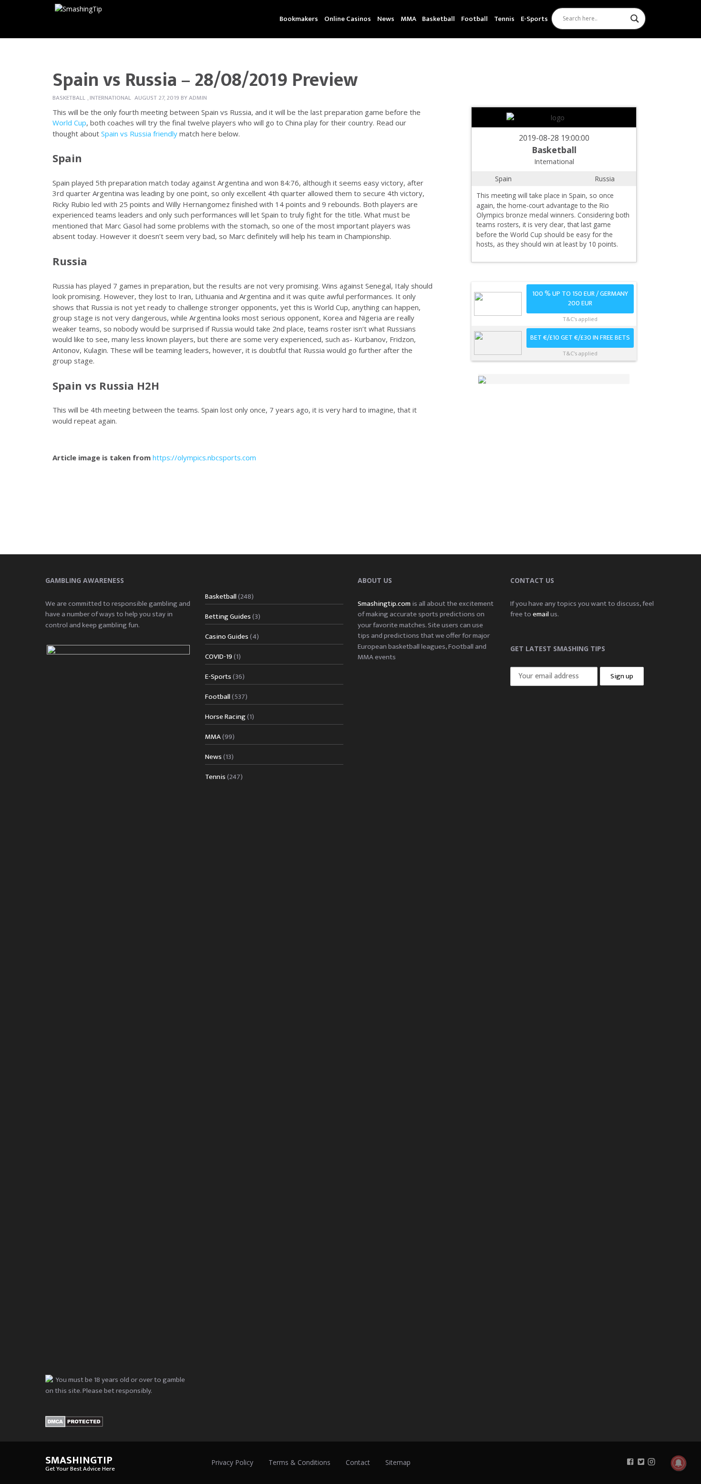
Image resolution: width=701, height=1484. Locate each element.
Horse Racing (225, 717)
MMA (408, 19)
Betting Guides (228, 617)
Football (474, 19)
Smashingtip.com (384, 604)
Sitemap (398, 1462)
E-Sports (534, 19)
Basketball (438, 19)
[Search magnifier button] (634, 18)
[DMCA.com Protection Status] (74, 1421)
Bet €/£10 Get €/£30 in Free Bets (580, 337)
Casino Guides (226, 637)
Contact (358, 1462)
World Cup (69, 122)
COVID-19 (218, 657)
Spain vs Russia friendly (139, 133)
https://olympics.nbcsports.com (204, 457)
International (110, 98)
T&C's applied (580, 319)
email (541, 614)
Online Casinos (347, 19)
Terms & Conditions (299, 1462)
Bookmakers (298, 19)
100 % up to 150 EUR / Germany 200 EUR (580, 299)
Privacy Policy (232, 1462)
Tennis (504, 19)
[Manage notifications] (678, 1463)
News (385, 19)
